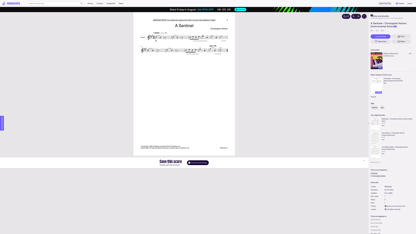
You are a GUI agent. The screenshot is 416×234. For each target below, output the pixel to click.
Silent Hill (374, 219)
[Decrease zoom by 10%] (353, 16)
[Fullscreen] (364, 16)
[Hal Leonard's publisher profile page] (387, 15)
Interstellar (374, 230)
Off (347, 16)
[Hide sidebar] (368, 123)
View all (373, 97)
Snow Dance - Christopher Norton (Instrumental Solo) (393, 134)
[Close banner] (412, 9)
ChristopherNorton (379, 176)
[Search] (81, 3)
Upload (401, 3)
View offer (241, 9)
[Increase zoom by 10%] (358, 16)
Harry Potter (375, 223)
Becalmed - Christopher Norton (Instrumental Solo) (397, 120)
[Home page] (11, 3)
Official (379, 92)
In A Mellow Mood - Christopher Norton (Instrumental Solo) (395, 148)
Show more (374, 162)
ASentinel (374, 173)
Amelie (373, 226)
